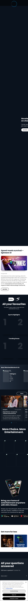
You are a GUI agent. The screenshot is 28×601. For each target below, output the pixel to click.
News (21, 393)
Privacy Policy (9, 588)
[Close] (25, 582)
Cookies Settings (14, 591)
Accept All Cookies (14, 598)
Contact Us (17, 570)
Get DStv (18, 130)
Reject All (14, 594)
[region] (14, 590)
